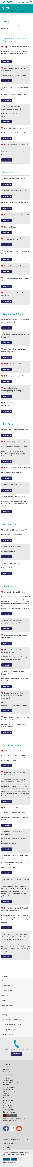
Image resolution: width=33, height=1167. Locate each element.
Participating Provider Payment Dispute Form (13, 69)
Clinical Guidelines (7, 990)
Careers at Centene (8, 1109)
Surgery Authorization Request (15, 266)
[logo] (7, 2)
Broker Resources (8, 1100)
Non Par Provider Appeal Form (15, 128)
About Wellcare (7, 1107)
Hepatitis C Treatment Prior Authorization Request (12, 621)
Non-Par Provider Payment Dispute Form (15, 88)
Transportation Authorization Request (13, 294)
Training (4, 1015)
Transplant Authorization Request (16, 278)
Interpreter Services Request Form (16, 855)
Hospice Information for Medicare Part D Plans (14, 636)
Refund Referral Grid (11, 484)
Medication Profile (11, 563)
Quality (4, 1000)
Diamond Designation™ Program (11, 1024)
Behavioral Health (7, 1005)
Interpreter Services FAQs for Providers (12, 832)
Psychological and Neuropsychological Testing (11, 389)
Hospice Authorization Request (15, 215)
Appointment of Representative (15, 47)
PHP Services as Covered (13, 376)
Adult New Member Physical (14, 530)
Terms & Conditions (8, 1143)
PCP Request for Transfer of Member (17, 879)
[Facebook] (6, 1128)
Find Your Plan (7, 1072)
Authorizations (6, 986)
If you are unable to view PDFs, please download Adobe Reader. (14, 1119)
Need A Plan (6, 1067)
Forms (24, 11)
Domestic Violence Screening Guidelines (13, 773)
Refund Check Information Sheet (16, 468)
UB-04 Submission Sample (13, 496)
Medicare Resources (9, 1091)
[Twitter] (13, 1128)
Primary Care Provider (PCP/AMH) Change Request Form (14, 909)
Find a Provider (7, 1074)
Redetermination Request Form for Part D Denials (15, 718)
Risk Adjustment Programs (10, 1029)
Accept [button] (14, 1159)
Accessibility (6, 1148)
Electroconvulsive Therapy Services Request (15, 335)
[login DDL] (23, 2)
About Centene (7, 1105)
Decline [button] (6, 1159)
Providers (4, 11)
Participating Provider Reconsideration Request (10, 107)
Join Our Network (8, 1089)
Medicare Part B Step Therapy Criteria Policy (13, 651)
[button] (9, 1162)
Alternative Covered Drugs (13, 592)
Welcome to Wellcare (9, 1087)
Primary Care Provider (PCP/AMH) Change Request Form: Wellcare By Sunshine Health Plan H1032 (14, 936)
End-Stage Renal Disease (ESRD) (11, 1019)
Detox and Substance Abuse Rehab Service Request (15, 321)
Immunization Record (12, 547)
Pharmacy (5, 995)
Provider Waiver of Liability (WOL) (16, 145)
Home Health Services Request (15, 203)
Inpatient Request (10, 227)
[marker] (19, 2)
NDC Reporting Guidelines (13, 442)
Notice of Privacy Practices (10, 1145)
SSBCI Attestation (7, 1034)
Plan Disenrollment (8, 1080)
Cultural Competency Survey (14, 751)
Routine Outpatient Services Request (13, 404)
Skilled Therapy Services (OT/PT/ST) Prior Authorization (15, 252)
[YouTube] (19, 1128)
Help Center (6, 1078)
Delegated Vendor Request (13, 178)
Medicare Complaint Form (10, 1082)
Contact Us (16, 1054)
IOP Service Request (11, 364)
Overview (5, 976)
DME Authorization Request (14, 190)
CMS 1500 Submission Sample (15, 430)
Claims (4, 981)
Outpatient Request (11, 239)
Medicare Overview (15, 11)
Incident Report (10, 808)
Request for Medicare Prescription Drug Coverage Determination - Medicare (14, 695)
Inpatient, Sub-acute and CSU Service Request (13, 350)
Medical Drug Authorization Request (12, 672)
